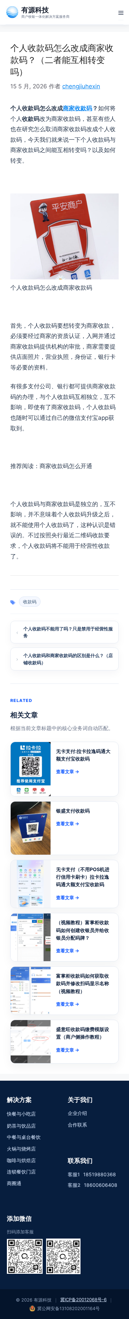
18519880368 (99, 1174)
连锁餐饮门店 (21, 1171)
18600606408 (100, 1185)
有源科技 (35, 10)
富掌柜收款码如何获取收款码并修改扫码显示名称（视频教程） (82, 983)
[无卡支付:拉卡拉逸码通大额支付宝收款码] (31, 769)
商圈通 (14, 1183)
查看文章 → (67, 771)
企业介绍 (77, 1113)
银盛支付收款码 (73, 811)
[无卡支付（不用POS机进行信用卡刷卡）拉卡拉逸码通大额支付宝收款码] (31, 884)
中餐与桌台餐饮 (24, 1137)
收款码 (29, 601)
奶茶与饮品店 (21, 1126)
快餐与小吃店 (21, 1114)
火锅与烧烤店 (21, 1149)
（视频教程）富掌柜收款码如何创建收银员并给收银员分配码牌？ (82, 930)
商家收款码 (77, 108)
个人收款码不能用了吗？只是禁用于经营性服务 (68, 632)
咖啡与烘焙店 (21, 1160)
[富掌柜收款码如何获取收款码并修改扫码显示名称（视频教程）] (31, 991)
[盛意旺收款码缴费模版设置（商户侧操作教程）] (31, 1041)
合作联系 (77, 1125)
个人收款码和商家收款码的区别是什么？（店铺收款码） (68, 659)
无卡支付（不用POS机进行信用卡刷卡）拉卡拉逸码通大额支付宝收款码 (82, 877)
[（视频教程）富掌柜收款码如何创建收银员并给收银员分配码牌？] (31, 937)
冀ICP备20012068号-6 (83, 1299)
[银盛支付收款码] (31, 828)
